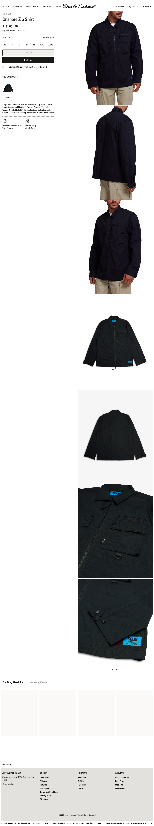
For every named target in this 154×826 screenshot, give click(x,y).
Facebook (82, 784)
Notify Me (28, 60)
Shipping (43, 781)
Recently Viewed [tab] (39, 682)
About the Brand (122, 777)
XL (34, 44)
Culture (45, 6)
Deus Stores (120, 781)
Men (5, 6)
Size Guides (45, 788)
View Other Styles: (10, 76)
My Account (120, 788)
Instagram (82, 777)
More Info (22, 30)
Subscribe (9, 784)
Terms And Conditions (49, 792)
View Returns (30, 128)
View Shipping (7, 128)
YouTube (81, 781)
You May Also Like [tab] (12, 682)
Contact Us (44, 777)
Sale (56, 6)
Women (16, 6)
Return (8, 764)
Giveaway (44, 799)
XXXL (50, 44)
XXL (41, 44)
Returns (43, 784)
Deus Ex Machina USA (72, 815)
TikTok (80, 788)
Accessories (31, 6)
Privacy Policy (45, 795)
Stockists (119, 784)
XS (5, 44)
